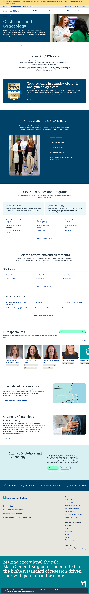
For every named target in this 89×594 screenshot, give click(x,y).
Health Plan (5, 6)
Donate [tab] (59, 45)
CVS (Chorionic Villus (72, 302)
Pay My (68, 499)
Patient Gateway (68, 6)
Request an (73, 505)
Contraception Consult (72, 226)
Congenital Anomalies (42, 226)
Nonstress (66, 308)
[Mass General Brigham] (11, 11)
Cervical (39, 278)
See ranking (30, 99)
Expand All (52, 137)
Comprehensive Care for (13, 226)
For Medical (73, 514)
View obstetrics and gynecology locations (16, 400)
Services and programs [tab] (19, 45)
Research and (13, 510)
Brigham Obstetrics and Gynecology (43, 221)
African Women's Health (13, 221)
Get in (69, 502)
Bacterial (68, 275)
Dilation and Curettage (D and (16, 308)
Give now (7, 438)
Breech (12, 278)
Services (5, 15)
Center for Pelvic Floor (72, 221)
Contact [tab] (64, 45)
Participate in (72, 508)
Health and (71, 517)
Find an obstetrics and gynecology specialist (72, 331)
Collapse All (59, 137)
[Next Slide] (84, 340)
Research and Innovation (16, 6)
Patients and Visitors (65, 11)
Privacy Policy (30, 591)
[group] (11, 357)
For (70, 540)
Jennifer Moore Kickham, (51, 361)
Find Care (35, 11)
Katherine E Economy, (31, 361)
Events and (71, 511)
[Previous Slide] (81, 340)
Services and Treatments (49, 11)
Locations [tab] (52, 45)
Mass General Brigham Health (17, 517)
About (68, 525)
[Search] (85, 11)
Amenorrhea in (40, 275)
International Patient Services (56, 471)
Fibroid (70, 230)
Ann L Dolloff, (67, 360)
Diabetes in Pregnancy (13, 231)
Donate (76, 6)
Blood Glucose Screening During (16, 303)
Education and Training (28, 6)
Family (40, 230)
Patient (8, 506)
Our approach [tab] (7, 45)
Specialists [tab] (45, 45)
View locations (65, 468)
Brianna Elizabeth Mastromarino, (12, 361)
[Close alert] (85, 2)
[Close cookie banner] (82, 590)
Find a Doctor (78, 11)
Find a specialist (53, 468)
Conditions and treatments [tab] (33, 45)
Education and (12, 514)
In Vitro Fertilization (42, 308)
